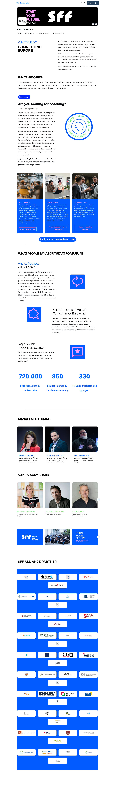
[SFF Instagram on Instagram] (96, 24)
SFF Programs (29, 33)
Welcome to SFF (58, 33)
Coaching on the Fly (43, 33)
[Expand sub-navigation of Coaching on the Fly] (50, 33)
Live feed (20, 33)
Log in (83, 3)
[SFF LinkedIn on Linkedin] (93, 24)
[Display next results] (98, 499)
